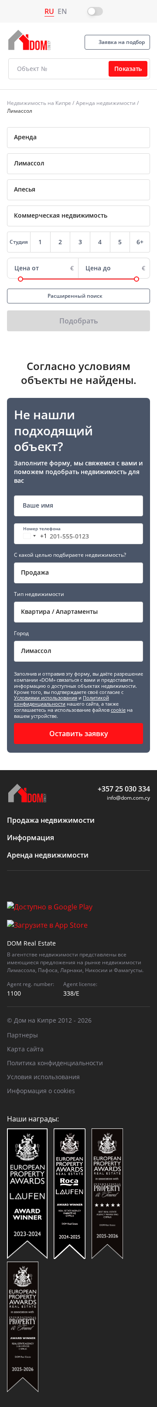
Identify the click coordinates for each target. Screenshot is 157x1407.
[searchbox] (90, 163)
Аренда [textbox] (25, 137)
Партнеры (22, 1035)
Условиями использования (45, 697)
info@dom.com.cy (128, 797)
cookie (118, 710)
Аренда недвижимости (106, 103)
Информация (30, 837)
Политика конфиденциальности (55, 1063)
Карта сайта (25, 1049)
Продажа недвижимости (51, 820)
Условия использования (43, 1077)
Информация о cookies (41, 1091)
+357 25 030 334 (124, 789)
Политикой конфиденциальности (61, 700)
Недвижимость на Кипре (39, 103)
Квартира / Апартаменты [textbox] (59, 611)
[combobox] (78, 137)
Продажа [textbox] (35, 572)
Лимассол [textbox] (36, 650)
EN (62, 11)
